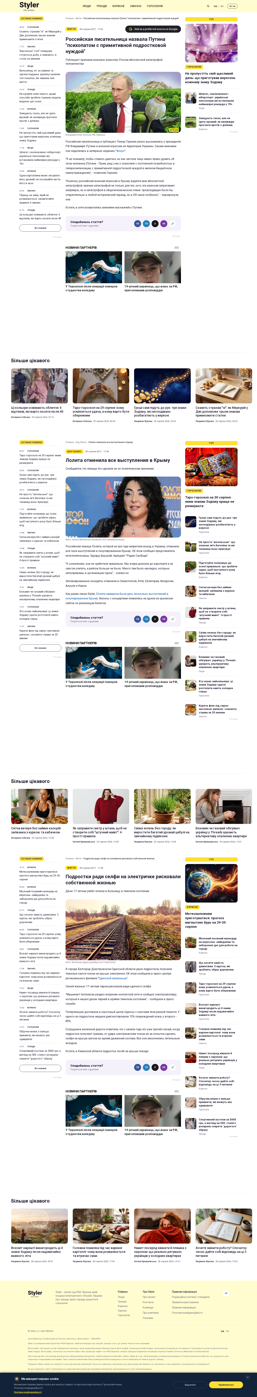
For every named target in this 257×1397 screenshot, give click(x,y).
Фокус (120, 151)
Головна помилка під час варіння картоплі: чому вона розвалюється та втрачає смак (40, 976)
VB (163, 223)
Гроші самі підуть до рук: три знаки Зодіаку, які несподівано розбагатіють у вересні (160, 411)
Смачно (135, 6)
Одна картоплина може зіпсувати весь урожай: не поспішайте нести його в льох (39, 179)
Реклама (148, 1318)
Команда (148, 1307)
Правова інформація (184, 1307)
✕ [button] (247, 1377)
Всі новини (40, 228)
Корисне (118, 6)
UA (215, 6)
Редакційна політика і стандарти (191, 1297)
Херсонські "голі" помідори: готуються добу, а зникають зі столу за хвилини (37, 54)
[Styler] (29, 6)
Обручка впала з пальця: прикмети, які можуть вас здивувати (34, 1035)
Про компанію (151, 1312)
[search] (208, 6)
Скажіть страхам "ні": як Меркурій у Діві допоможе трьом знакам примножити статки (40, 35)
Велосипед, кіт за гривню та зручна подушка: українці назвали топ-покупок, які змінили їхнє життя (39, 76)
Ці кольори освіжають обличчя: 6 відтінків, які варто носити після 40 (40, 216)
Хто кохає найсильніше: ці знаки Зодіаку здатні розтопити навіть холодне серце (38, 615)
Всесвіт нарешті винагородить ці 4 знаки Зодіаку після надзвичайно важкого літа (40, 957)
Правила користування (185, 1302)
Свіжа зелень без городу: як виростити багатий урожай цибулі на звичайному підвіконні (39, 576)
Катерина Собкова (20, 417)
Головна (70, 18)
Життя (79, 18)
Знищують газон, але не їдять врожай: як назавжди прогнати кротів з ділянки (38, 117)
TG (146, 223)
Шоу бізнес (81, 442)
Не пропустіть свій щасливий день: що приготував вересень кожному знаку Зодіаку (40, 136)
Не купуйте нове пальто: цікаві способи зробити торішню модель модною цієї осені (40, 97)
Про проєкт (149, 1297)
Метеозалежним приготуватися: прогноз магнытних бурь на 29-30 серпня (39, 875)
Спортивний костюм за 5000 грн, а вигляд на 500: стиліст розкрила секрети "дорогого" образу (40, 1054)
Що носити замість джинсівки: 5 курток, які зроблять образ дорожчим (38, 918)
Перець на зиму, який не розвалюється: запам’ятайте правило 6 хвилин (36, 199)
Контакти (148, 1302)
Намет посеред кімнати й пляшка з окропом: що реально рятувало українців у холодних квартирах (39, 996)
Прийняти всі (226, 1385)
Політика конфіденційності (187, 1312)
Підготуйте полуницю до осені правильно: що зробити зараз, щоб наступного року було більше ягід (40, 519)
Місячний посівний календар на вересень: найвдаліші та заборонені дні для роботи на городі (38, 897)
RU (222, 6)
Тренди (101, 6)
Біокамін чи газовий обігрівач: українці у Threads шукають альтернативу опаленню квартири (39, 595)
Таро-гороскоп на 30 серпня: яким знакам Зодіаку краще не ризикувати (40, 459)
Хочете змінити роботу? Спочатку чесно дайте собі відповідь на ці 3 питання (40, 1015)
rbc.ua (232, 6)
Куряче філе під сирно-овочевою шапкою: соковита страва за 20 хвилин (39, 634)
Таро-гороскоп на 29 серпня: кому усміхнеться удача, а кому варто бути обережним (101, 411)
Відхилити (190, 1385)
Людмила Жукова (143, 421)
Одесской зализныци (113, 978)
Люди (87, 6)
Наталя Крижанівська (84, 842)
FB (137, 223)
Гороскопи (155, 6)
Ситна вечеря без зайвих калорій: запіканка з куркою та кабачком (39, 538)
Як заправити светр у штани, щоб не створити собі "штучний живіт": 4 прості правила (39, 556)
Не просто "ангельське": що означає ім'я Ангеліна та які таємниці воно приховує (36, 498)
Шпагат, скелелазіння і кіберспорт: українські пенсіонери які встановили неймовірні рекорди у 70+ (40, 158)
